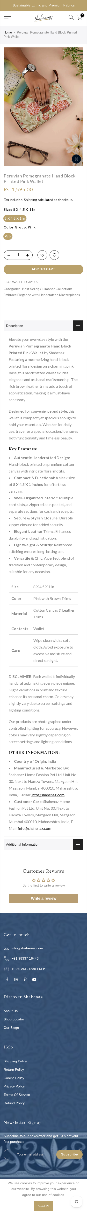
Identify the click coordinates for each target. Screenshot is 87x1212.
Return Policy (14, 1069)
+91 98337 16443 (25, 958)
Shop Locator (14, 1019)
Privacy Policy (14, 1086)
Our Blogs (11, 1028)
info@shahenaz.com (48, 794)
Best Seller (30, 289)
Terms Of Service (17, 1095)
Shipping (30, 200)
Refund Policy (14, 1103)
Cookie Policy (14, 1078)
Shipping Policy (15, 1061)
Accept (44, 1206)
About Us (11, 1011)
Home (8, 32)
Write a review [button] (43, 898)
